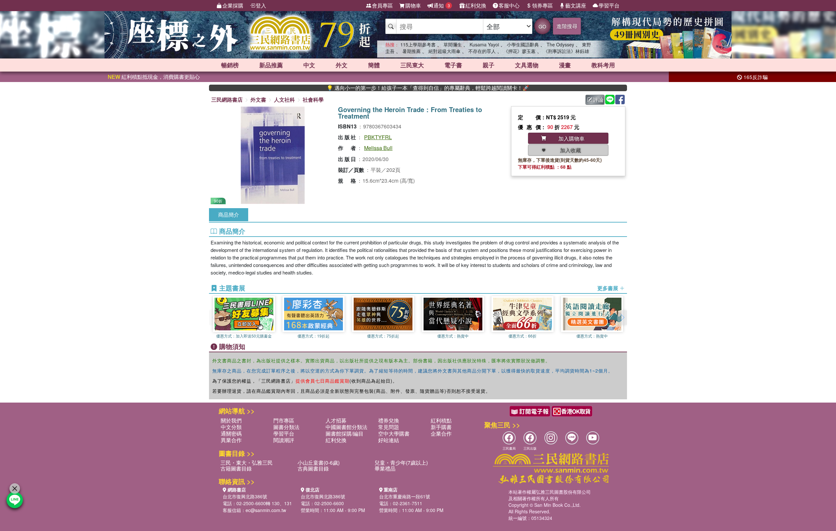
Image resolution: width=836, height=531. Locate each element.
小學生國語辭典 (523, 44)
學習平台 (609, 5)
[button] (622, 317)
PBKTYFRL (378, 137)
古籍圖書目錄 (236, 468)
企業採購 (232, 5)
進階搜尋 (566, 26)
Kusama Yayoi (484, 44)
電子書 (453, 65)
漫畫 (565, 65)
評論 (598, 99)
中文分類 (231, 427)
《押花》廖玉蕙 (520, 51)
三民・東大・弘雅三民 (246, 462)
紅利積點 (441, 420)
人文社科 (284, 99)
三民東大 (412, 65)
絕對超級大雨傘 (444, 51)
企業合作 (441, 433)
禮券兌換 (388, 420)
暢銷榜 (230, 65)
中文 (309, 65)
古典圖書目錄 (313, 468)
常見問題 (388, 427)
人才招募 (336, 420)
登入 (261, 5)
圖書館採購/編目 (344, 433)
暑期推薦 (411, 51)
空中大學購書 (394, 433)
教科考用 (603, 65)
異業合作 (231, 440)
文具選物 (527, 65)
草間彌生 (452, 44)
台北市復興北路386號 (245, 496)
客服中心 (509, 5)
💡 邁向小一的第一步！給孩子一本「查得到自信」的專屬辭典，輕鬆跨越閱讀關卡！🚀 (406, 88)
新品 (271, 65)
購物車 (413, 5)
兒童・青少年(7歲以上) (401, 462)
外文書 (258, 99)
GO (542, 26)
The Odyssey (560, 44)
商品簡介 (228, 214)
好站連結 (388, 440)
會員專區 (382, 5)
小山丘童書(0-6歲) (318, 462)
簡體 (374, 65)
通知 (441, 5)
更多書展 (608, 288)
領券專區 (542, 5)
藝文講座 (575, 5)
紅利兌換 (475, 5)
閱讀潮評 (283, 440)
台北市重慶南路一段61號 (404, 496)
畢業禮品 (385, 468)
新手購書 (441, 427)
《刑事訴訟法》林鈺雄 (566, 51)
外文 (341, 65)
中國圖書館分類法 (346, 427)
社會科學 (313, 99)
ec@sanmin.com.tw (266, 510)
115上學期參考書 (418, 44)
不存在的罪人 (482, 51)
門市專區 (283, 420)
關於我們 (231, 420)
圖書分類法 (286, 427)
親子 (488, 65)
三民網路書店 (227, 99)
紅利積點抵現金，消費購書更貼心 (154, 76)
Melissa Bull (378, 148)
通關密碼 (231, 433)
